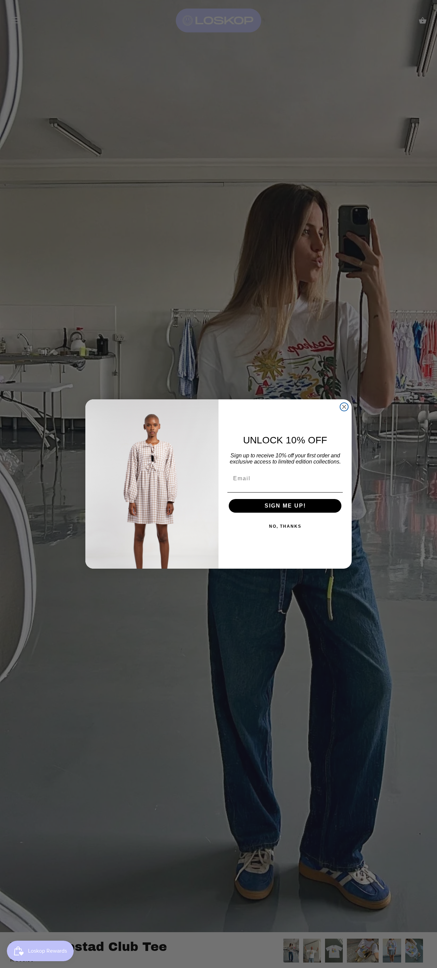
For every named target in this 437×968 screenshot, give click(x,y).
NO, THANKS (285, 526)
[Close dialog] (344, 407)
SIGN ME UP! (285, 506)
